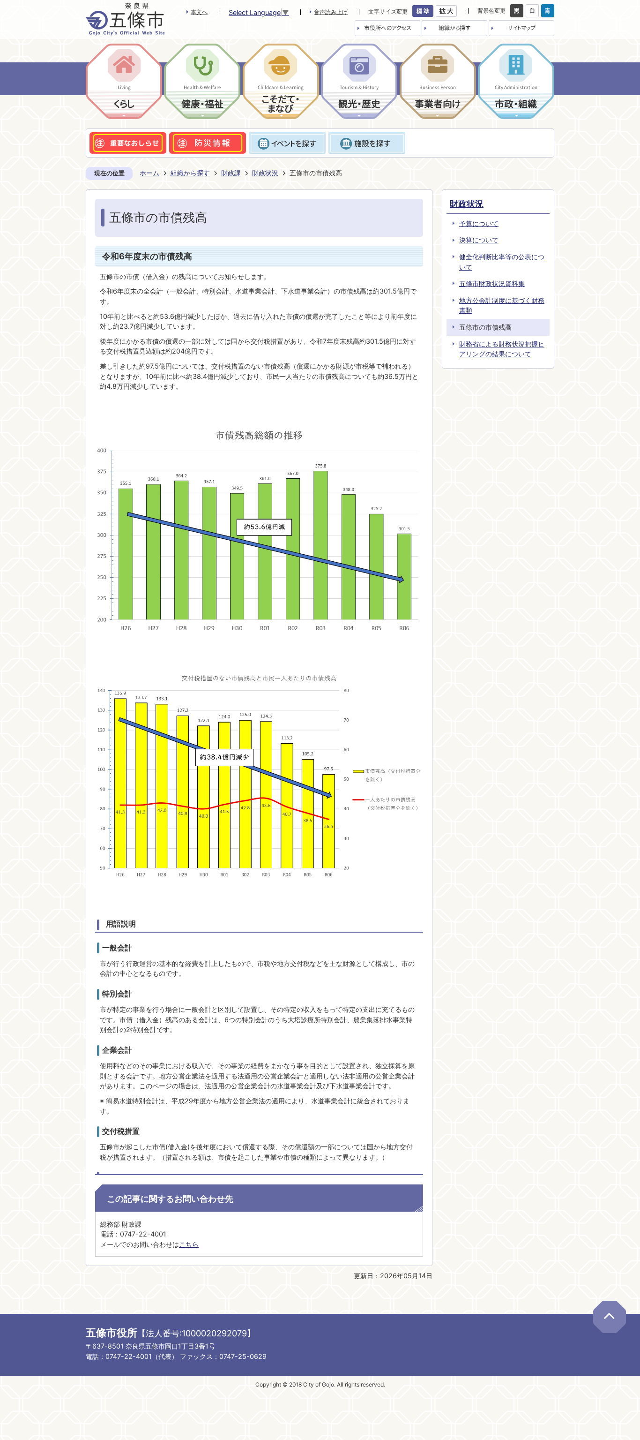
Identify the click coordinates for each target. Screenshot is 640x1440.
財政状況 (265, 173)
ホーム (149, 173)
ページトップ (609, 1317)
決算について (479, 240)
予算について (479, 223)
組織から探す (190, 173)
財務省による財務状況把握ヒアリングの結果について (501, 349)
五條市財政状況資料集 (492, 283)
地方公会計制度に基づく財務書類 (501, 305)
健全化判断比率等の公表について (501, 262)
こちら (189, 1244)
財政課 (231, 173)
